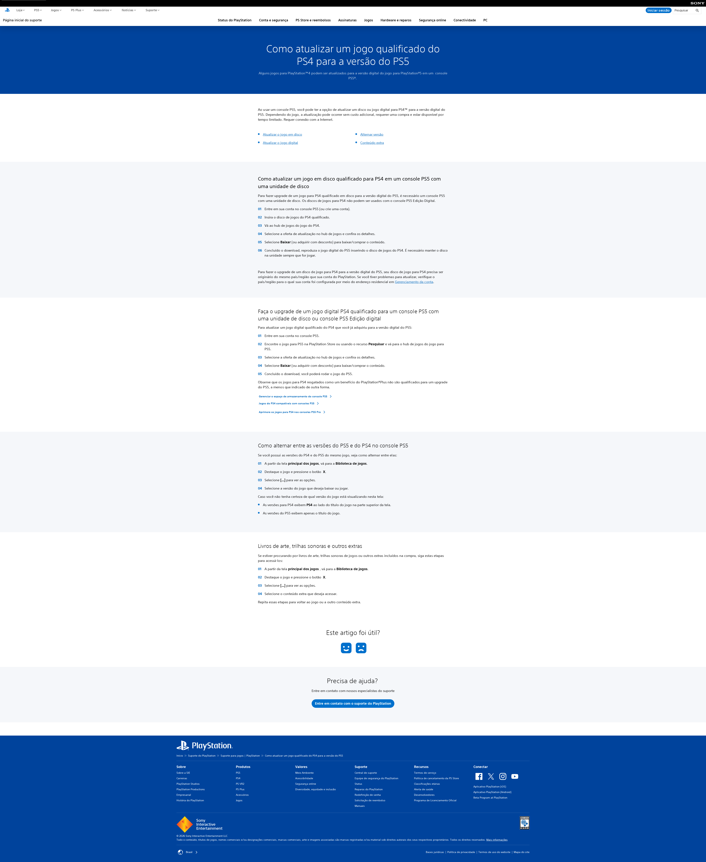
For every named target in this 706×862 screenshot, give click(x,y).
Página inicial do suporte (22, 20)
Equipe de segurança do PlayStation (376, 778)
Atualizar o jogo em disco (282, 134)
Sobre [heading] (181, 767)
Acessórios (101, 10)
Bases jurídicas (435, 852)
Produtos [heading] (243, 767)
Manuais (360, 806)
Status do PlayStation (235, 20)
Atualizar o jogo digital (280, 143)
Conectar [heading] (480, 767)
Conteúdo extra (372, 143)
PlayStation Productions (190, 789)
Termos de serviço (425, 772)
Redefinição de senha (368, 794)
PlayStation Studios (188, 783)
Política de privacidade (461, 852)
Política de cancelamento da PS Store (436, 778)
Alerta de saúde (423, 789)
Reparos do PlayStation (369, 789)
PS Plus (76, 10)
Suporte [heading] (361, 767)
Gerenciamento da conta (414, 282)
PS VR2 (240, 783)
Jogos (55, 10)
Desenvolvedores (424, 794)
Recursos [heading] (421, 767)
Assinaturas (347, 20)
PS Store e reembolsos (313, 20)
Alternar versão (371, 134)
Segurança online (432, 20)
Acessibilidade (304, 778)
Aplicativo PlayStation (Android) (492, 792)
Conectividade (465, 20)
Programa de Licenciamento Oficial (435, 800)
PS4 (238, 778)
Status (358, 783)
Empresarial (183, 794)
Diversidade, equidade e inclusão (315, 789)
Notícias (127, 10)
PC (485, 20)
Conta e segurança (273, 20)
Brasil (189, 852)
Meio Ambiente (304, 772)
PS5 (36, 10)
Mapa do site (522, 852)
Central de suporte (366, 772)
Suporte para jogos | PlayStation (240, 755)
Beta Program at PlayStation (490, 797)
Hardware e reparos (396, 20)
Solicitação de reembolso (370, 800)
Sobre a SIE (183, 772)
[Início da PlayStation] (7, 10)
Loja (19, 10)
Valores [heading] (301, 767)
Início (179, 755)
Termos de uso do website (494, 852)
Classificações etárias (427, 783)
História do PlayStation (190, 800)
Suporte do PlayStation (201, 755)
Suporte (151, 10)
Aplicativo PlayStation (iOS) (489, 786)
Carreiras (181, 778)
